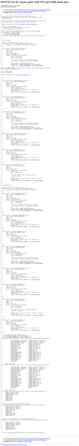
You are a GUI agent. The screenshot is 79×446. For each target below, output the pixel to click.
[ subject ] (25, 12)
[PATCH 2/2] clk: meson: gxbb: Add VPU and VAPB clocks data (35, 9)
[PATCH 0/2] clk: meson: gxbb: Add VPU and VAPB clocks (32, 11)
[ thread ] (20, 12)
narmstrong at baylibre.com (29, 24)
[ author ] (30, 12)
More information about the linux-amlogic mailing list (14, 444)
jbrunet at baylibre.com (14, 5)
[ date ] (16, 12)
